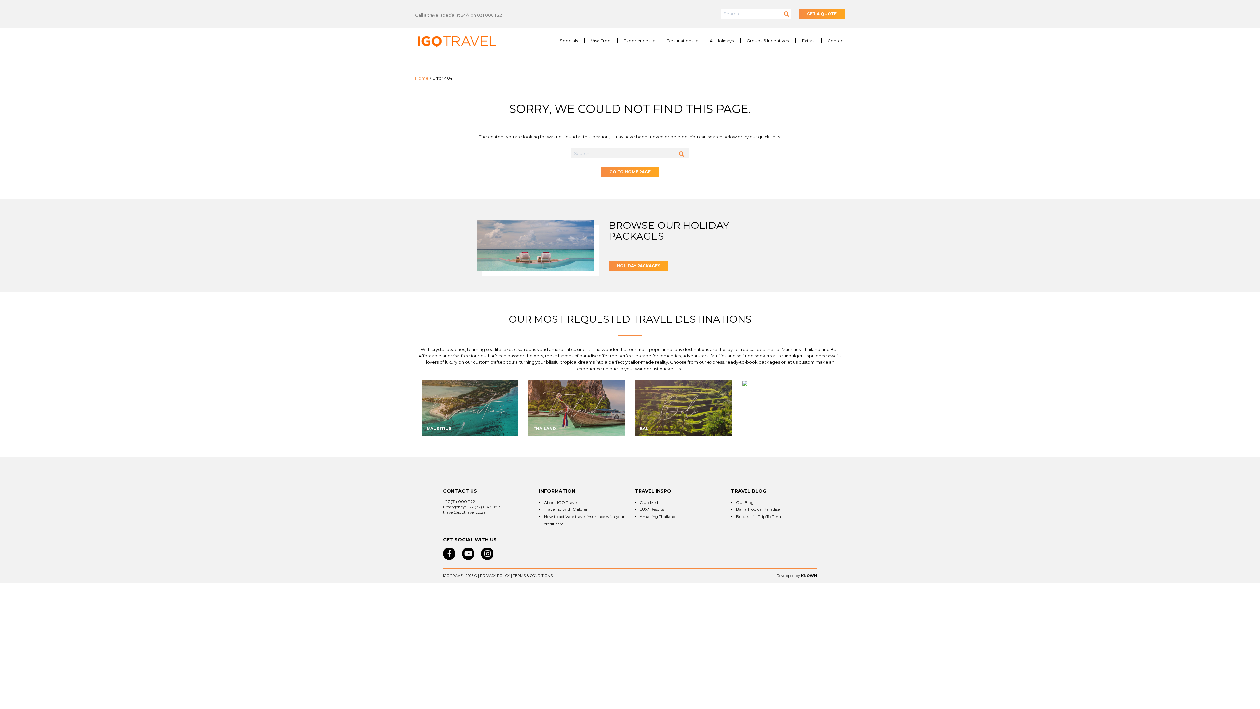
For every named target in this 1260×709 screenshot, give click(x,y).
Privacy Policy (495, 575)
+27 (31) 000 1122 (459, 501)
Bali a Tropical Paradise (758, 509)
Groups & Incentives (768, 41)
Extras (808, 41)
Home (422, 78)
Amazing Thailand (657, 516)
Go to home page (630, 171)
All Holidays (722, 41)
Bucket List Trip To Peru (758, 516)
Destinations (680, 41)
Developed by (788, 575)
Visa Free (601, 41)
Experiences (637, 41)
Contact (836, 41)
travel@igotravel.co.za (464, 512)
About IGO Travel (561, 502)
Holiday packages (638, 265)
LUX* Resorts (652, 509)
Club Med (649, 502)
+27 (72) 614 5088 (483, 507)
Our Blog (745, 502)
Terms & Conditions (533, 575)
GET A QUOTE (822, 13)
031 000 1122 (489, 15)
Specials (569, 41)
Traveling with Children (566, 509)
